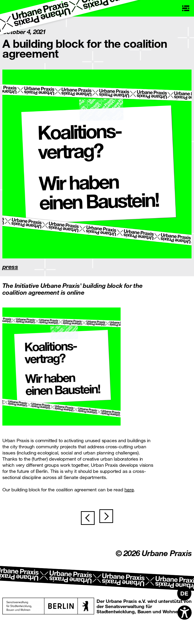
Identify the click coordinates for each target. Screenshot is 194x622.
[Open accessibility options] (184, 612)
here (129, 489)
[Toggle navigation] (185, 8)
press (10, 266)
